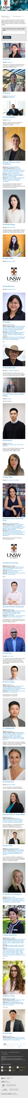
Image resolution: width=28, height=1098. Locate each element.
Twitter (13, 1067)
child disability (6, 902)
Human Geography (12, 528)
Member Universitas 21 (7, 1082)
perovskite (10, 444)
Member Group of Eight (9, 1078)
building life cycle (17, 179)
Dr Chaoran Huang (8, 682)
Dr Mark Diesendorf (9, 368)
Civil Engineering (17, 736)
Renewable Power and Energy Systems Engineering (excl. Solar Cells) (12, 612)
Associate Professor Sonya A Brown (14, 814)
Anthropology (20, 528)
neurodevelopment (7, 900)
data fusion (5, 739)
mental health (11, 573)
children (20, 951)
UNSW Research (5, 16)
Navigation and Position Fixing (9, 328)
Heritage (10, 174)
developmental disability (15, 902)
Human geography (19, 524)
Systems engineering (20, 326)
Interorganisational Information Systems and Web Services (13, 686)
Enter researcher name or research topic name (14, 29)
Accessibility (5, 1054)
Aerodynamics (20, 328)
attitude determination (14, 339)
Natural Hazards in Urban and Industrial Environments (12, 531)
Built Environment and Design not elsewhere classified (14, 939)
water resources (6, 738)
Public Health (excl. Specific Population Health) (13, 945)
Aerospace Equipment (8, 333)
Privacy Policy (4, 1052)
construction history (12, 177)
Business (9, 120)
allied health (21, 898)
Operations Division (11, 289)
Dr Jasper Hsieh (7, 846)
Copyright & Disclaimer (14, 1052)
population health (10, 1003)
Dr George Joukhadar (9, 117)
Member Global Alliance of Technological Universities (11, 1085)
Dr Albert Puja (7, 653)
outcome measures (7, 899)
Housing (9, 534)
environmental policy (10, 950)
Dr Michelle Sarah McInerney (12, 894)
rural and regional (11, 574)
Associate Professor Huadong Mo (13, 607)
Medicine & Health (11, 96)
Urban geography (6, 525)
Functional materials (7, 822)
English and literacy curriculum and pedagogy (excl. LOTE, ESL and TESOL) (13, 851)
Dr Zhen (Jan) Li (7, 440)
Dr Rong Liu (6, 93)
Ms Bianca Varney (8, 996)
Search (21, 2)
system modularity (18, 337)
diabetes (17, 953)
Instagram (21, 1070)
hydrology (10, 737)
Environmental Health (13, 945)
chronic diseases (10, 955)
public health (15, 951)
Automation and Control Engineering (11, 329)
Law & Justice (10, 656)
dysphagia (10, 898)
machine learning (13, 692)
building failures (21, 177)
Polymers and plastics (17, 822)
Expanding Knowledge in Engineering (16, 332)
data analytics (6, 692)
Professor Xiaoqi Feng (9, 935)
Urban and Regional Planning (9, 529)
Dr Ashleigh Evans (8, 782)
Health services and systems (12, 1001)
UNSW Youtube (22, 1067)
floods (18, 738)
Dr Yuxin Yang (7, 1033)
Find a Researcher (17, 16)
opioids (4, 1003)
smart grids (18, 615)
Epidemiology (15, 941)
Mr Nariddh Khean (8, 286)
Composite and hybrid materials (15, 821)
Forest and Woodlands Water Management (13, 534)
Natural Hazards (15, 533)
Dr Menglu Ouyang (9, 224)
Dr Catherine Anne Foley (10, 563)
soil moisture (13, 738)
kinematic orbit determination (12, 338)
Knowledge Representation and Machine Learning (14, 688)
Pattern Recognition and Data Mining (13, 330)
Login (16, 2)
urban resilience (11, 615)
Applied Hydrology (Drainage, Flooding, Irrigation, (13, 733)
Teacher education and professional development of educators (13, 853)
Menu (26, 2)
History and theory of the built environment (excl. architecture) (13, 172)
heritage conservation (7, 179)
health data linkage (19, 1003)
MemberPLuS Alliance (15, 1094)
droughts (22, 738)
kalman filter (11, 337)
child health (15, 898)
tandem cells (16, 444)
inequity (13, 953)
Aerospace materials (13, 819)
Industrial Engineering (20, 611)
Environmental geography (15, 527)
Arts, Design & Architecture (13, 167)
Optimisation (11, 614)
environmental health (7, 951)
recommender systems (13, 691)
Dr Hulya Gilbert (8, 477)
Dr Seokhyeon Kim (8, 728)
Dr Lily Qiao (6, 322)
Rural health (15, 572)
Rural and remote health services (13, 568)
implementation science (17, 899)
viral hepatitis (11, 97)
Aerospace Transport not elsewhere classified (13, 335)
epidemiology (11, 949)
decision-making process (8, 180)
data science (22, 691)
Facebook (5, 1067)
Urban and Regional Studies (13, 942)
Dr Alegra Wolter (8, 258)
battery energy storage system (15, 617)
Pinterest (13, 1070)
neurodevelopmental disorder (18, 900)
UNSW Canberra (10, 325)
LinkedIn (5, 1070)
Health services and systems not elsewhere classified (13, 567)
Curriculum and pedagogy (12, 852)
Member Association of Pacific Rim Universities (14, 1089)
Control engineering (15, 1040)
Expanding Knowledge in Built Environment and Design (13, 176)
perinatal (21, 1002)
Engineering (9, 62)
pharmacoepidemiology (13, 1002)
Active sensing (15, 1038)
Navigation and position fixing (17, 327)
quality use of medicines (8, 1005)
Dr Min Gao (6, 59)
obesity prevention (20, 950)
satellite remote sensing (18, 737)
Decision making (6, 327)
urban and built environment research (11, 952)
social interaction (18, 955)
